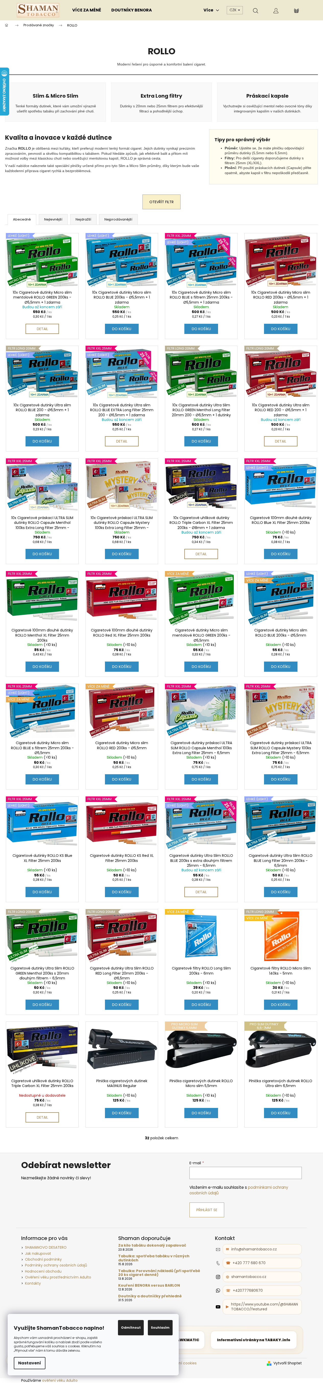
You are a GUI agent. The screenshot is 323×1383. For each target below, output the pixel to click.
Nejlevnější (53, 219)
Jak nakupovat (38, 1253)
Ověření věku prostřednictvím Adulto (58, 1277)
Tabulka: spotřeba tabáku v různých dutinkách (153, 1258)
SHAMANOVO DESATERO (46, 1247)
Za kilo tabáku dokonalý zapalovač (152, 1245)
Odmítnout (131, 1327)
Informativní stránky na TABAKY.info (253, 1339)
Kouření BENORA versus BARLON (149, 1285)
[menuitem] (86, 10)
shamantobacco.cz (248, 1276)
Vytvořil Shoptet (287, 1363)
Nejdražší (83, 219)
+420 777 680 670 (249, 1262)
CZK (233, 9)
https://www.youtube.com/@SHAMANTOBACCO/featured (264, 1307)
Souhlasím (160, 1327)
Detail (42, 328)
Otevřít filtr (161, 201)
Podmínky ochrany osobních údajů (56, 1265)
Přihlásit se (206, 1209)
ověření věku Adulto (60, 1380)
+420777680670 (248, 1290)
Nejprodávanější (118, 219)
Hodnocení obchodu (43, 1271)
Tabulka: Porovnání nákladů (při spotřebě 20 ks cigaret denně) (159, 1273)
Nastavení (29, 1363)
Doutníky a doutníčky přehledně (150, 1296)
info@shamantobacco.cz (254, 1249)
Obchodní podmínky (43, 1259)
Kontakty (33, 1283)
